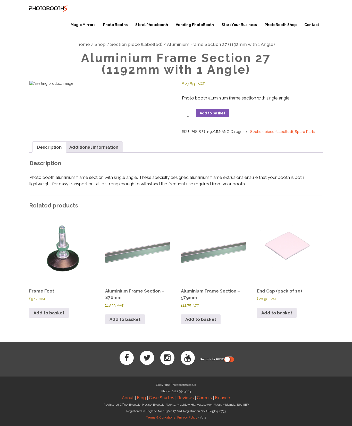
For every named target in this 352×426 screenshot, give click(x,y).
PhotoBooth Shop (281, 25)
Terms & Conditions (160, 417)
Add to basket (212, 113)
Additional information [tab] (93, 147)
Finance (222, 397)
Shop (100, 44)
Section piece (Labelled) (136, 44)
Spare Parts (305, 132)
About (128, 397)
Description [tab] (49, 147)
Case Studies (161, 397)
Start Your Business (239, 25)
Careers (204, 397)
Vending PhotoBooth (195, 25)
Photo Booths (115, 25)
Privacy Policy (187, 417)
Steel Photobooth (151, 25)
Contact (311, 25)
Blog (141, 397)
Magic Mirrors (83, 25)
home (84, 44)
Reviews (185, 397)
